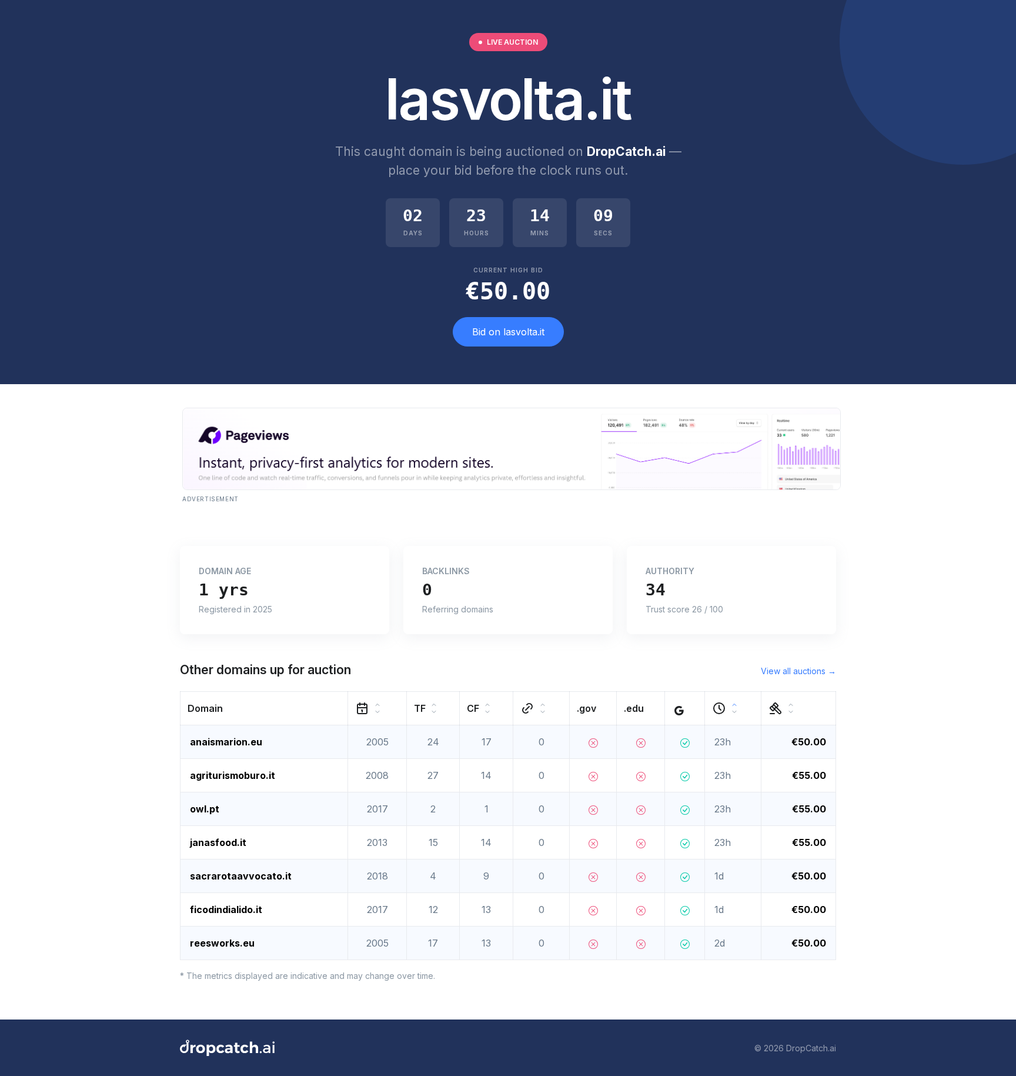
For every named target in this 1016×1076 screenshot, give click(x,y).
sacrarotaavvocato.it (241, 876)
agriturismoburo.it (232, 775)
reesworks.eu (222, 943)
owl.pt (204, 809)
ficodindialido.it (226, 909)
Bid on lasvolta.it (508, 332)
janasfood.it (218, 842)
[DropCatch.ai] (227, 1048)
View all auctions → (798, 671)
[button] (264, 708)
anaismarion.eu (226, 742)
